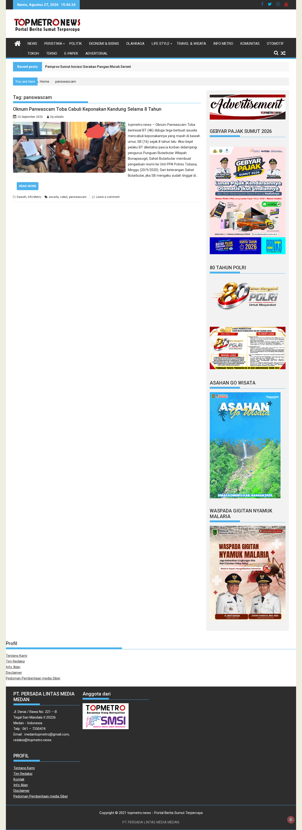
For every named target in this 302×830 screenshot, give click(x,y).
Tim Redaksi (15, 661)
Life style (160, 43)
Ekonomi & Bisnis (104, 43)
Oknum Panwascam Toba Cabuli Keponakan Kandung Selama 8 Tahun (87, 109)
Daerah (21, 197)
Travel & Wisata (191, 43)
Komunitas (250, 43)
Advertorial (96, 53)
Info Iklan (13, 667)
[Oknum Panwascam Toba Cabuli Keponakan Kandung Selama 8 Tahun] (69, 125)
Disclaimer (14, 673)
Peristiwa (53, 43)
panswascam (78, 197)
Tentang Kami (16, 656)
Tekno (51, 53)
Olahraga (135, 43)
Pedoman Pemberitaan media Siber (33, 678)
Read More (27, 186)
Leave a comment (108, 197)
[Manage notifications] (291, 819)
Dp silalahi (57, 117)
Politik (75, 43)
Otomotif (275, 43)
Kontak (18, 779)
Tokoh (33, 53)
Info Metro (223, 43)
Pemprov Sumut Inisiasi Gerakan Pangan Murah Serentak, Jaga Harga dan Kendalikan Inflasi (117, 67)
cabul (63, 197)
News (32, 43)
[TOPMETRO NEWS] (17, 43)
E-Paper (71, 53)
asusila (54, 197)
